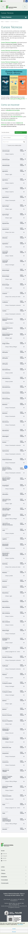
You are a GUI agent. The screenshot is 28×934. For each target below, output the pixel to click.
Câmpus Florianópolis (10, 200)
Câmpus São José (9, 733)
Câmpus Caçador (9, 677)
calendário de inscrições (13, 110)
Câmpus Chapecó (9, 323)
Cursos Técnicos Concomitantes (10, 50)
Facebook (5, 853)
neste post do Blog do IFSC (17, 99)
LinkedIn (4, 858)
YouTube (5, 860)
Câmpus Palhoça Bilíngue (11, 346)
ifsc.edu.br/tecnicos (16, 116)
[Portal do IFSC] (11, 7)
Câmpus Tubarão (9, 255)
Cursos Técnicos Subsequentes (9, 62)
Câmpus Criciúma (9, 616)
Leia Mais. (20, 924)
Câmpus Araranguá (9, 264)
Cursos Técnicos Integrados (9, 42)
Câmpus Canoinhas (9, 558)
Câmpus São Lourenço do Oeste (12, 296)
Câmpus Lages (8, 174)
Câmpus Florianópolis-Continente (13, 305)
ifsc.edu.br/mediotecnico (8, 120)
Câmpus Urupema (9, 154)
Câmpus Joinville (9, 373)
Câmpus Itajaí (8, 246)
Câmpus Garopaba (9, 488)
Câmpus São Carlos (9, 232)
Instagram (5, 856)
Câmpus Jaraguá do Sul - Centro (12, 651)
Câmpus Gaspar (9, 642)
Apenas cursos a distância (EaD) (14, 145)
